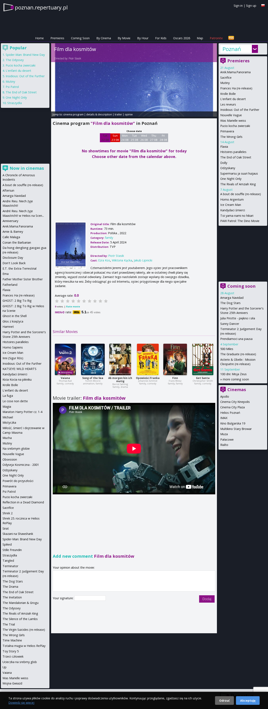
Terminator (10, 566)
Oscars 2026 (181, 38)
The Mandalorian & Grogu (21, 603)
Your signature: (63, 598)
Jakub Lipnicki (143, 260)
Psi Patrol (12, 87)
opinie (129, 114)
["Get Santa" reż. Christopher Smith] (202, 359)
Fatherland (10, 285)
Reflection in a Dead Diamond (23, 502)
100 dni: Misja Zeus (233, 374)
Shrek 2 (8, 513)
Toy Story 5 (11, 651)
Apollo (224, 396)
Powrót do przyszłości (18, 481)
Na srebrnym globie (16, 448)
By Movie (124, 38)
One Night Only (230, 179)
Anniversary (10, 221)
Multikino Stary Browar (236, 429)
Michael (8, 417)
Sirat (6, 528)
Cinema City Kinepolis (235, 402)
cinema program (73, 114)
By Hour (142, 38)
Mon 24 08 (125, 138)
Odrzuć (224, 700)
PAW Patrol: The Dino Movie (239, 221)
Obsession (10, 459)
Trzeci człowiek (13, 656)
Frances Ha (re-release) (236, 88)
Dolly (223, 163)
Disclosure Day (13, 258)
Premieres (57, 38)
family (109, 238)
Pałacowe (227, 439)
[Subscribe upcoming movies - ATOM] (231, 38)
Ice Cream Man (230, 205)
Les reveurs (228, 104)
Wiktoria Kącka (122, 260)
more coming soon (236, 379)
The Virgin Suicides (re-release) (24, 630)
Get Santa (203, 378)
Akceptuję (247, 700)
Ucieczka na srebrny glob (20, 662)
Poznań (231, 49)
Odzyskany (227, 168)
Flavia (224, 147)
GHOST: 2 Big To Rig (17, 301)
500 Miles (226, 349)
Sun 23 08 (115, 138)
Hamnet (8, 327)
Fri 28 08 (163, 138)
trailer (118, 114)
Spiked (7, 544)
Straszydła (14, 103)
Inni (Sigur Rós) (13, 358)
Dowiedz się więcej (21, 703)
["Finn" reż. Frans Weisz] (175, 359)
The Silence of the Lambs (20, 619)
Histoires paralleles (233, 152)
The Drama (10, 587)
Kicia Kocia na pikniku (17, 379)
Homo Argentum (232, 199)
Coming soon (241, 286)
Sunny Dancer (229, 324)
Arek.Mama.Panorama (235, 72)
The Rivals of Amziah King (238, 184)
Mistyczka (9, 422)
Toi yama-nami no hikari (236, 216)
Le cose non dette (15, 401)
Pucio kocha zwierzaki (235, 126)
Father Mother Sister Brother (23, 279)
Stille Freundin (12, 550)
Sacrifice (226, 78)
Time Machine (12, 640)
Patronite (216, 38)
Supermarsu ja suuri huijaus (239, 173)
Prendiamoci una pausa (236, 339)
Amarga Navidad (232, 298)
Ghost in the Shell (15, 316)
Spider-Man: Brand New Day (25, 55)
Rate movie (73, 306)
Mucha (7, 438)
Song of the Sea (92, 378)
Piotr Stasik (75, 58)
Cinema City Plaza (232, 407)
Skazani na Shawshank (18, 534)
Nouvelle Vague (231, 115)
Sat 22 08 (105, 138)
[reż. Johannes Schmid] (148, 359)
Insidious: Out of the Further (239, 110)
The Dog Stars (230, 303)
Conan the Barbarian (17, 242)
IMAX (223, 418)
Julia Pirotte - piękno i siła (237, 318)
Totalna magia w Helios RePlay (24, 646)
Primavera (227, 131)
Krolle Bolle (228, 94)
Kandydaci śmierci (232, 210)
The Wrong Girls (231, 137)
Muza (224, 434)
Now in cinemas (27, 168)
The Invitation (12, 597)
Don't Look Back (14, 263)
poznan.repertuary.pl (41, 7)
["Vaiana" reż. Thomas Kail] (65, 359)
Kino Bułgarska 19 (232, 423)
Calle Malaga (11, 237)
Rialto (224, 445)
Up (4, 667)
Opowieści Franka (148, 378)
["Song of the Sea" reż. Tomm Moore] (93, 359)
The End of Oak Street (235, 157)
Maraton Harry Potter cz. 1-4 (22, 412)
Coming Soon (80, 38)
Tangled (8, 561)
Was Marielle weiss (233, 121)
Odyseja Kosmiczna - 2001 (21, 465)
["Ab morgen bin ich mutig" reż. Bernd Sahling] (120, 359)
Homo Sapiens (13, 347)
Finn (175, 378)
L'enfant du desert (233, 99)
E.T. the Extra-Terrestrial (19, 268)
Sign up (251, 6)
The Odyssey (15, 60)
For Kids (160, 38)
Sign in (238, 6)
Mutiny (225, 83)
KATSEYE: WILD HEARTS (19, 369)
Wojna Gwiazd (12, 683)
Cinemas (236, 389)
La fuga (8, 396)
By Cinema (103, 38)
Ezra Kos (104, 260)
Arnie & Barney (13, 232)
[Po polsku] (263, 5)
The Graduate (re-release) (238, 354)
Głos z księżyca (13, 321)
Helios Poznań (230, 413)
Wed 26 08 (144, 138)
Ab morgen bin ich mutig (120, 379)
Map (200, 38)
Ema (6, 274)
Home (39, 38)
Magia (7, 407)
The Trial (9, 624)
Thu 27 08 (153, 138)
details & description (99, 114)
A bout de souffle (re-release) (240, 194)
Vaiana (65, 378)
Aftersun (8, 190)
